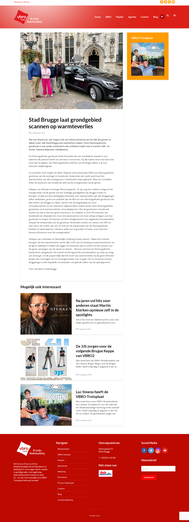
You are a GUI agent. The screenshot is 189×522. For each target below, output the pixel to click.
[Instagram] (158, 450)
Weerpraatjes (63, 449)
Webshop (62, 471)
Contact (145, 17)
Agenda (132, 17)
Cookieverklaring (65, 500)
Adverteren (62, 466)
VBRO (108, 17)
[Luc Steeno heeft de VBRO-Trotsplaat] (46, 404)
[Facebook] (144, 450)
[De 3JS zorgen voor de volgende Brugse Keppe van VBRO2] (46, 359)
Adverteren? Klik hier (22, 2)
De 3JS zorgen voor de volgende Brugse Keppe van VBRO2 (95, 351)
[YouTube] (165, 450)
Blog (155, 17)
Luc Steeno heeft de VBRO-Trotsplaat (92, 394)
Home (98, 17)
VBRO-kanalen (64, 454)
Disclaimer (62, 477)
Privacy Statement (66, 483)
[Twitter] (151, 450)
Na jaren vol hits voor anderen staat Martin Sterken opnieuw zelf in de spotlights (97, 307)
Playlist (119, 17)
